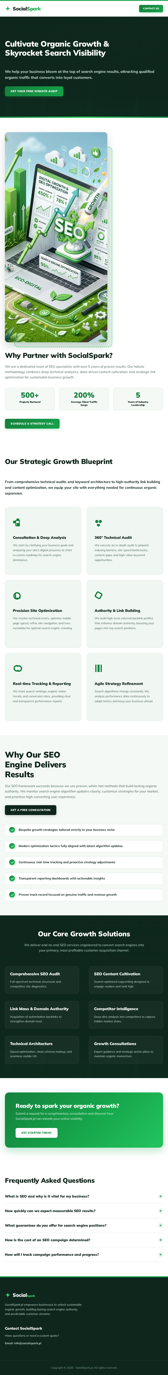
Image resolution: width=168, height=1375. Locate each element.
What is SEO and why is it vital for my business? (47, 1196)
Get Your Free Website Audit (34, 91)
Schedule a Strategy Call (32, 423)
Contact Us (151, 8)
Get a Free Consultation (31, 810)
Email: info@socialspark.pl (23, 1343)
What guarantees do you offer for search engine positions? (55, 1225)
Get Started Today (36, 1132)
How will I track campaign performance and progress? (52, 1254)
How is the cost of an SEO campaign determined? (47, 1240)
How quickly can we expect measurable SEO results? (50, 1211)
